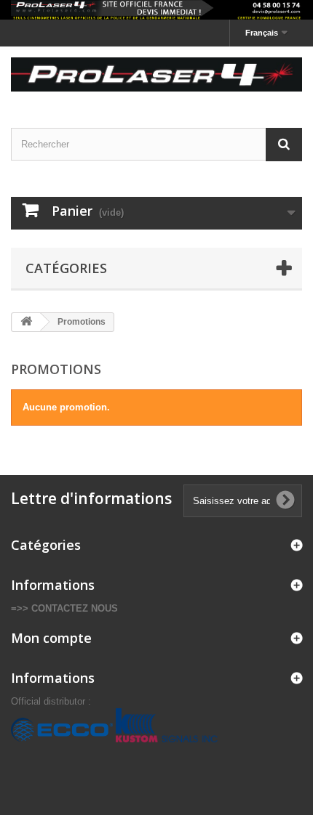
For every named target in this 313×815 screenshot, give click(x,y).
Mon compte (51, 637)
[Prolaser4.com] (156, 74)
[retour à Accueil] (26, 322)
